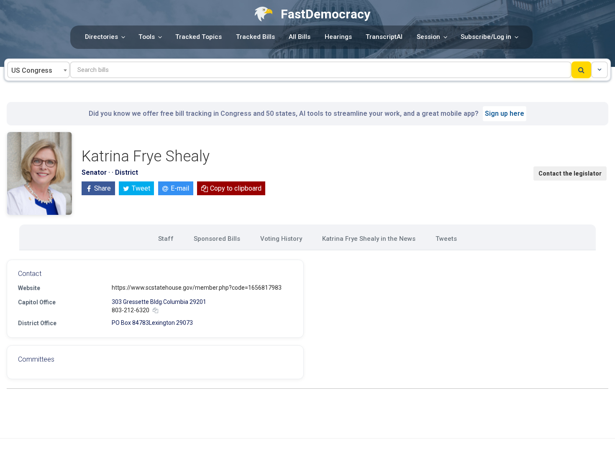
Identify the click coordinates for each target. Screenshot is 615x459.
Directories (101, 37)
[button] (599, 69)
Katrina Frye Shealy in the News (368, 238)
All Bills (299, 37)
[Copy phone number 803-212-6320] (155, 310)
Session (428, 37)
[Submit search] (581, 69)
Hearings (338, 37)
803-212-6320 (130, 310)
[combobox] (38, 69)
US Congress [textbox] (31, 70)
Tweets (446, 238)
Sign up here (504, 113)
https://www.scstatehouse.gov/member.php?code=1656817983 (197, 287)
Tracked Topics (198, 37)
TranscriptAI (384, 37)
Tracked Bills (255, 37)
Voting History (281, 238)
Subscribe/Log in (486, 37)
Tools (146, 37)
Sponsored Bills (217, 238)
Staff (166, 238)
